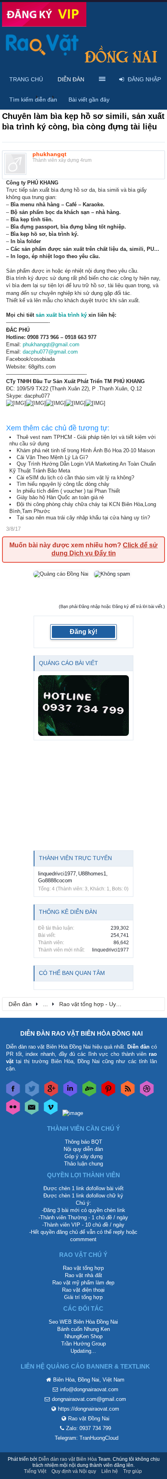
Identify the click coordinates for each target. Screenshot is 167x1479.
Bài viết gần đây (89, 99)
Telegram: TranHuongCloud (86, 1438)
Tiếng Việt (35, 1471)
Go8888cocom (55, 880)
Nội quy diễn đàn (83, 1149)
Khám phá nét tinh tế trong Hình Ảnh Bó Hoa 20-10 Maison (86, 450)
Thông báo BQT (83, 1142)
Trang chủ (26, 79)
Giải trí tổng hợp (83, 1297)
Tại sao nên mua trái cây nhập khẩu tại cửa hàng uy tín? (83, 518)
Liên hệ (109, 1471)
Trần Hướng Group (83, 1344)
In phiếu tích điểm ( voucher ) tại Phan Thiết (68, 491)
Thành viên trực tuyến (75, 858)
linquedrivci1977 (57, 874)
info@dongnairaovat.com (89, 1389)
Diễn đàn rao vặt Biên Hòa (68, 1459)
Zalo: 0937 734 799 (88, 1428)
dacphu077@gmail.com (50, 352)
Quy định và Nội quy (73, 1471)
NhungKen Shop (83, 1336)
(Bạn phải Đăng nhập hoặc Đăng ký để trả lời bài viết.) (112, 606)
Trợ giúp (132, 1471)
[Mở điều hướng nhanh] (154, 1004)
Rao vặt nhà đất (83, 1275)
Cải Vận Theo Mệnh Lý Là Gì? (52, 457)
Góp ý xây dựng (83, 1156)
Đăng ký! (83, 631)
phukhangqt (49, 154)
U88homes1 (92, 874)
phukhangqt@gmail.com (51, 344)
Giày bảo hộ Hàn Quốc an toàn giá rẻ (60, 497)
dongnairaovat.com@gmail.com (89, 1399)
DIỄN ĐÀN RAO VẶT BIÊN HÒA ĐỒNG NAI (81, 1033)
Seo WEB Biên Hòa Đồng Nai (83, 1322)
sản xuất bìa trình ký (61, 315)
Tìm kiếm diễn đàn (33, 99)
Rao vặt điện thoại (83, 1290)
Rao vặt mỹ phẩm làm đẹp (83, 1283)
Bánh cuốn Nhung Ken (83, 1329)
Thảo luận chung (83, 1164)
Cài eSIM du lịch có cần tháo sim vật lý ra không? (75, 478)
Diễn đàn (71, 79)
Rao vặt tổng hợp (83, 1268)
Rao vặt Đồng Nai (88, 1418)
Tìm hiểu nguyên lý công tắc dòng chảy (63, 484)
